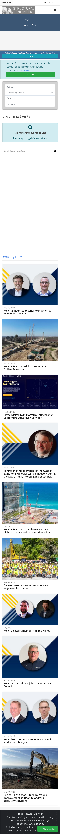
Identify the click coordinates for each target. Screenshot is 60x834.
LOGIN (43, 2)
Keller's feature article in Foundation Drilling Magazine (25, 368)
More (30, 56)
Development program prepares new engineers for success (26, 587)
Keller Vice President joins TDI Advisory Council (27, 685)
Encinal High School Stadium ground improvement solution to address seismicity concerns (25, 797)
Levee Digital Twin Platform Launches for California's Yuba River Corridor (28, 416)
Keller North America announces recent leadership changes (27, 740)
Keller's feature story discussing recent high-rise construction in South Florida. (27, 531)
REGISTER (52, 2)
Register (30, 74)
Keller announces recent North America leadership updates (27, 312)
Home (25, 25)
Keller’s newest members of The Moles (27, 630)
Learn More (25, 70)
